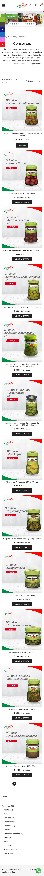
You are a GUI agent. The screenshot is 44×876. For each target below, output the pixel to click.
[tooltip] (2, 19)
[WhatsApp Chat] (38, 870)
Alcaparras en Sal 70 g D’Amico (22, 595)
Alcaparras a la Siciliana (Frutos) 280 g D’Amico (22, 539)
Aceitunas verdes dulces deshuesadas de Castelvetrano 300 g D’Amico (22, 365)
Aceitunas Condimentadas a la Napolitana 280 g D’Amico (22, 134)
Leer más (22, 145)
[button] (10, 23)
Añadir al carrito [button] (22, 202)
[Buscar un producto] (30, 5)
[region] (22, 19)
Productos (12, 37)
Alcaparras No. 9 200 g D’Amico (22, 652)
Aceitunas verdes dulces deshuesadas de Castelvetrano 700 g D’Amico (22, 424)
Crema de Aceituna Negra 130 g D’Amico (22, 766)
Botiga (12, 872)
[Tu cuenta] (36, 5)
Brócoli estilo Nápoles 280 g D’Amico (22, 709)
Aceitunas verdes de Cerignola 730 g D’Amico (22, 307)
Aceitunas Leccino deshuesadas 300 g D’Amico (22, 250)
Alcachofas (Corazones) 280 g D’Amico (22, 482)
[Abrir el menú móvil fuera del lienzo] (3, 5)
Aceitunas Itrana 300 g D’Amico (22, 193)
